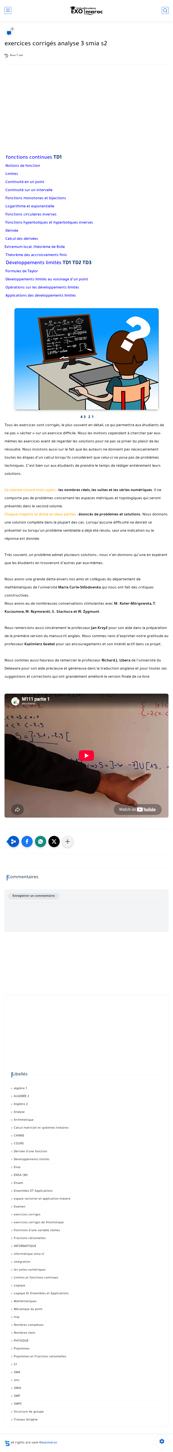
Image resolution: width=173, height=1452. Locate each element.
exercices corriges (26, 1214)
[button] (27, 841)
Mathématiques (24, 1301)
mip (16, 1317)
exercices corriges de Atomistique (38, 1222)
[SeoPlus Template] (7, 1443)
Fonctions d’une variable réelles (36, 1230)
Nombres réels (24, 1333)
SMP (16, 1396)
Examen (19, 1207)
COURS (18, 1144)
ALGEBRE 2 (21, 1096)
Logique (19, 1285)
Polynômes (21, 1349)
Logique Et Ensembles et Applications (40, 1293)
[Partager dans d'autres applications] (67, 841)
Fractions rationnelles (29, 1238)
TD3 (86, 263)
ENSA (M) (20, 1175)
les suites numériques (29, 1270)
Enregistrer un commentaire (34, 896)
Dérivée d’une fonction (30, 1151)
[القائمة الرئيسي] (8, 10)
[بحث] (165, 10)
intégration (21, 1262)
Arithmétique (23, 1120)
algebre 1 (20, 1088)
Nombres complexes (28, 1325)
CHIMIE (18, 1136)
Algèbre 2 (20, 1104)
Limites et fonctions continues (35, 1278)
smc (16, 1380)
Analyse (19, 1112)
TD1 (57, 158)
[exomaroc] (86, 10)
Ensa (16, 1167)
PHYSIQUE (21, 1341)
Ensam (18, 1183)
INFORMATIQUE (24, 1246)
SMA (16, 1372)
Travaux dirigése (25, 1420)
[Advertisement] (86, 107)
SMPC (17, 1404)
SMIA (17, 1388)
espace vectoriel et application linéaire (42, 1199)
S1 (15, 1364)
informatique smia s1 (28, 1254)
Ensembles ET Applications (32, 1191)
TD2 (76, 263)
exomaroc (49, 1443)
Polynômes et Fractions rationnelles (39, 1356)
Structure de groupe (28, 1412)
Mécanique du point (28, 1309)
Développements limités (31, 1159)
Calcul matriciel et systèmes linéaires (40, 1128)
